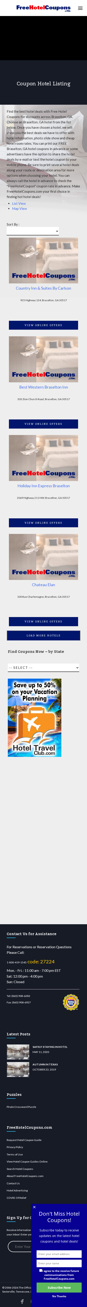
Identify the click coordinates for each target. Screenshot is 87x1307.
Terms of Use (15, 1154)
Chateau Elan (43, 584)
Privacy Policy (15, 1147)
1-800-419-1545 (17, 962)
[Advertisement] (34, 840)
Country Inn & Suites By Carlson (43, 288)
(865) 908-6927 (21, 1002)
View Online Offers (43, 325)
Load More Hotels (44, 635)
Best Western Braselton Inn (43, 387)
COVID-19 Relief (16, 1197)
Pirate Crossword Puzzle (21, 1107)
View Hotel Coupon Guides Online (27, 1161)
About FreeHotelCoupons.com (25, 1176)
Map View (19, 208)
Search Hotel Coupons (20, 1169)
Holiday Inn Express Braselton (43, 485)
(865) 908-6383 (20, 996)
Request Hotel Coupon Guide (24, 1140)
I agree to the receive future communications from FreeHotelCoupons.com (60, 1274)
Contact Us (13, 1183)
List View (19, 203)
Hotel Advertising (17, 1190)
